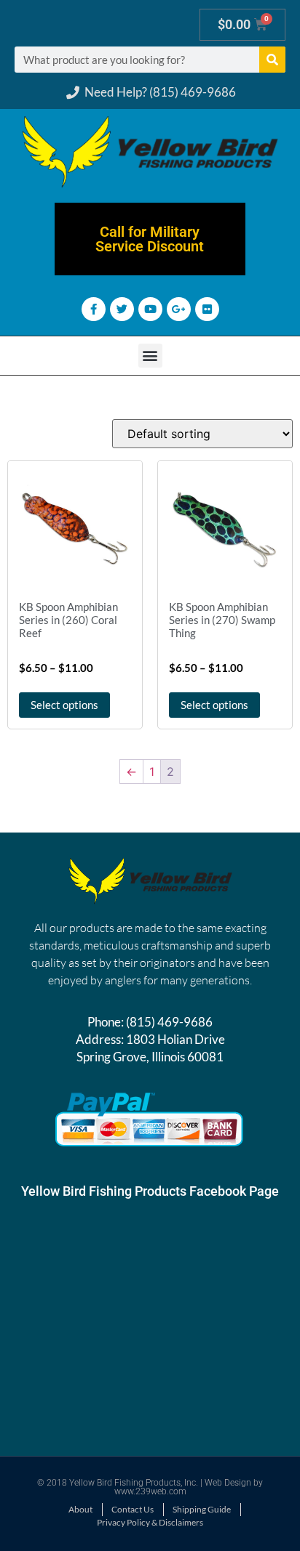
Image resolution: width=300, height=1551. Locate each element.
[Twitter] (122, 309)
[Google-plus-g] (179, 309)
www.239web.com (150, 1491)
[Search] (272, 59)
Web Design (228, 1483)
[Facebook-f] (94, 309)
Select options (64, 704)
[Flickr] (207, 309)
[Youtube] (150, 309)
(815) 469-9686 (169, 1021)
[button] (150, 356)
